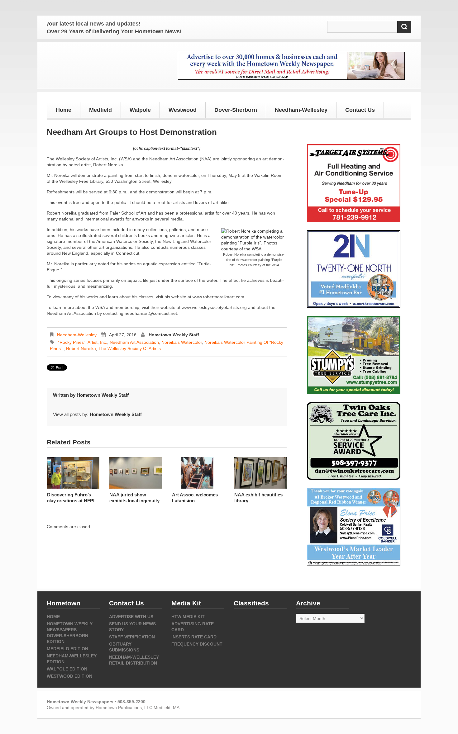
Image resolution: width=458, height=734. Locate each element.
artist (93, 342)
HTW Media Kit (188, 616)
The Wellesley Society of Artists (129, 348)
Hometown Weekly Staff (174, 334)
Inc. (103, 342)
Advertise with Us (131, 616)
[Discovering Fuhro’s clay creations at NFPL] (73, 473)
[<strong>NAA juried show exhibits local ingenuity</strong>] (135, 473)
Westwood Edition (69, 676)
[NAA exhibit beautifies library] (260, 473)
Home (63, 110)
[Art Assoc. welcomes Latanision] (198, 473)
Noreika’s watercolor (181, 342)
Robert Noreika (81, 348)
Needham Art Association (134, 342)
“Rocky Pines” (71, 342)
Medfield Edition (67, 648)
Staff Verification (132, 636)
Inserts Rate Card (194, 636)
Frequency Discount (196, 644)
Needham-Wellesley (77, 334)
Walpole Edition (67, 668)
